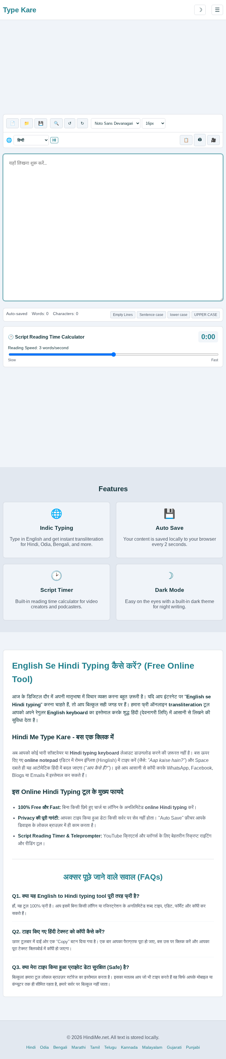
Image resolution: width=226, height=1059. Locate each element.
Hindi (31, 1047)
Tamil (95, 1047)
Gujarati (174, 1047)
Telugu (110, 1047)
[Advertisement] (113, 67)
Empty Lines (123, 315)
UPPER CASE (205, 315)
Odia (44, 1047)
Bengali (60, 1047)
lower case (178, 315)
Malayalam (152, 1047)
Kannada (129, 1047)
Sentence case (151, 315)
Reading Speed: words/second (38, 347)
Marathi (79, 1047)
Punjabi (193, 1047)
